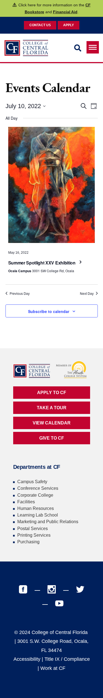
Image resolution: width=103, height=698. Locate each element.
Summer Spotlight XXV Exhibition (42, 263)
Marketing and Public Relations (47, 521)
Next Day (87, 293)
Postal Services (32, 528)
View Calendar (52, 423)
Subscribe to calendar (48, 311)
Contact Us (40, 25)
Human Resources (35, 508)
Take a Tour (51, 407)
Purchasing (28, 541)
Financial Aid (65, 12)
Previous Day (20, 293)
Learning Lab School (37, 515)
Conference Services (37, 488)
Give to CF (51, 438)
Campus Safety (32, 481)
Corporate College (35, 495)
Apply (68, 25)
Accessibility (26, 659)
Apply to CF (51, 392)
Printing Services (34, 535)
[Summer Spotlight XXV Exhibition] (51, 186)
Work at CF (52, 668)
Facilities (26, 501)
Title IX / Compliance (67, 659)
